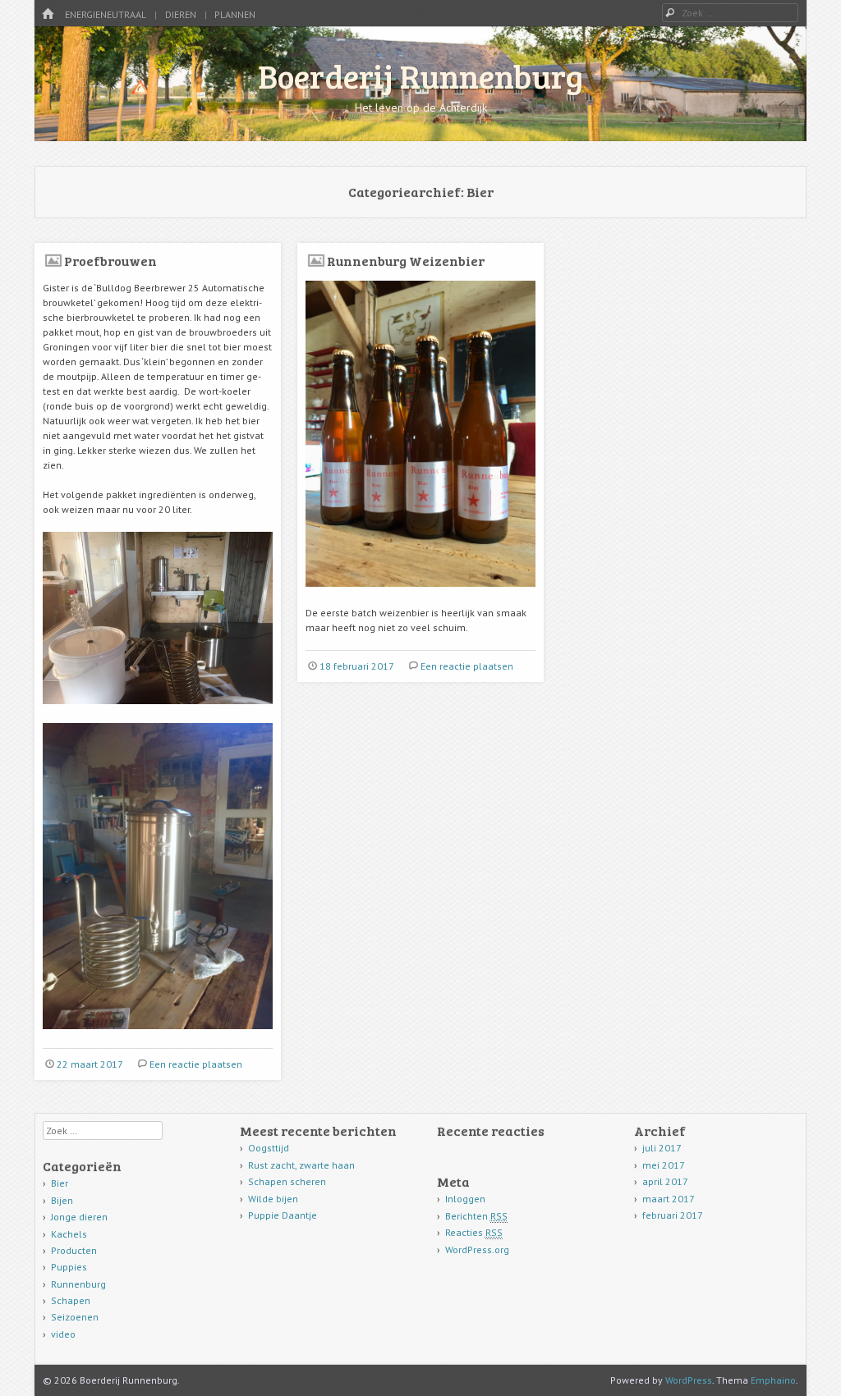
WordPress (688, 1380)
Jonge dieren (79, 1217)
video (63, 1334)
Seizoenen (75, 1317)
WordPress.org (477, 1249)
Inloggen (465, 1198)
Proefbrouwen (110, 260)
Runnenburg (78, 1284)
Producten (74, 1250)
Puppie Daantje (282, 1215)
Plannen (234, 14)
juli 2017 (662, 1148)
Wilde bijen (273, 1198)
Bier (59, 1183)
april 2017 (665, 1181)
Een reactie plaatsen (195, 1064)
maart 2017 (668, 1198)
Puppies (69, 1267)
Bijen (62, 1200)
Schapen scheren (287, 1181)
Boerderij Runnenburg (420, 75)
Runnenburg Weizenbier (406, 260)
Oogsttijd (268, 1148)
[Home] (48, 14)
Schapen (70, 1300)
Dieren (180, 14)
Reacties (474, 1232)
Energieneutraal (105, 14)
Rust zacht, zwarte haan (301, 1165)
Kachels (69, 1234)
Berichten (476, 1216)
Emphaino (773, 1380)
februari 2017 (672, 1215)
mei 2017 (663, 1165)
